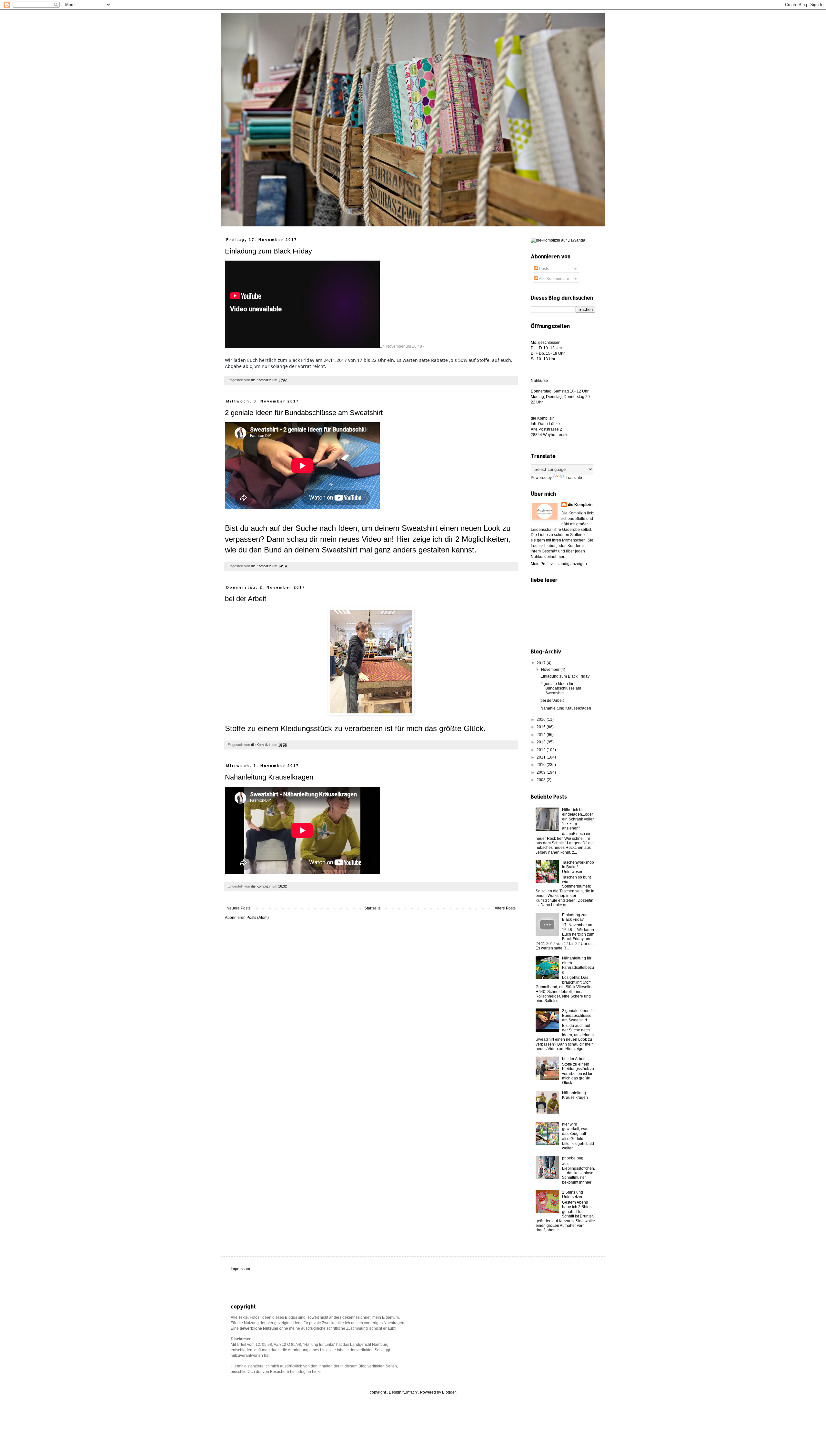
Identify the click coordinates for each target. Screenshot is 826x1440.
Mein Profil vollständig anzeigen (559, 563)
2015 (542, 727)
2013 (542, 742)
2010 (542, 764)
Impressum (240, 1268)
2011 (542, 757)
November (550, 669)
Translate (574, 477)
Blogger (449, 1392)
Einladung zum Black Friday (268, 251)
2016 (542, 719)
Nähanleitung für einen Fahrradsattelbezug (578, 965)
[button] (227, 352)
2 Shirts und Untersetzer (572, 1194)
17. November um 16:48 (401, 346)
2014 (542, 734)
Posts (543, 268)
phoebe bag (572, 1158)
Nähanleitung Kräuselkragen (269, 777)
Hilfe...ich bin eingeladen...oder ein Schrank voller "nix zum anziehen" (578, 819)
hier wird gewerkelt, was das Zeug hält (575, 1129)
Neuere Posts (238, 908)
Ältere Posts (505, 908)
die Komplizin (580, 504)
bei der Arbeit (245, 599)
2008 (542, 780)
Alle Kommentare (553, 278)
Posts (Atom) (258, 917)
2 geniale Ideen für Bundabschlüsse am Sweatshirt (304, 413)
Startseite (372, 908)
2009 (542, 772)
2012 (542, 750)
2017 (542, 663)
